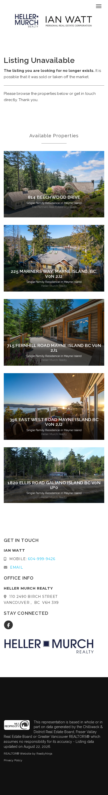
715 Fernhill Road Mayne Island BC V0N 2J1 (54, 348)
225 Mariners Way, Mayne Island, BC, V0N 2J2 (54, 274)
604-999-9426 (41, 559)
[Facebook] (9, 625)
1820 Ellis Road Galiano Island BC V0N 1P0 (54, 485)
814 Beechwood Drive (54, 197)
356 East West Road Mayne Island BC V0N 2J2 (54, 422)
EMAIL (16, 567)
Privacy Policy (13, 760)
